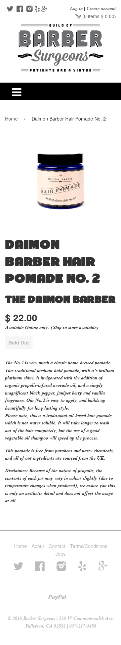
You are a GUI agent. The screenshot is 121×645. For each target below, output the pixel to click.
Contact (57, 546)
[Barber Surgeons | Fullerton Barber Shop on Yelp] (37, 9)
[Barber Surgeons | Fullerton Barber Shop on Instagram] (29, 9)
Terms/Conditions (88, 546)
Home (11, 118)
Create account (101, 8)
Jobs (60, 553)
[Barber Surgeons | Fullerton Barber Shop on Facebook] (19, 9)
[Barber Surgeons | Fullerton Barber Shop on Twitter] (9, 9)
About (38, 546)
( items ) (98, 16)
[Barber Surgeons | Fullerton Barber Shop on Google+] (44, 9)
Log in (76, 8)
